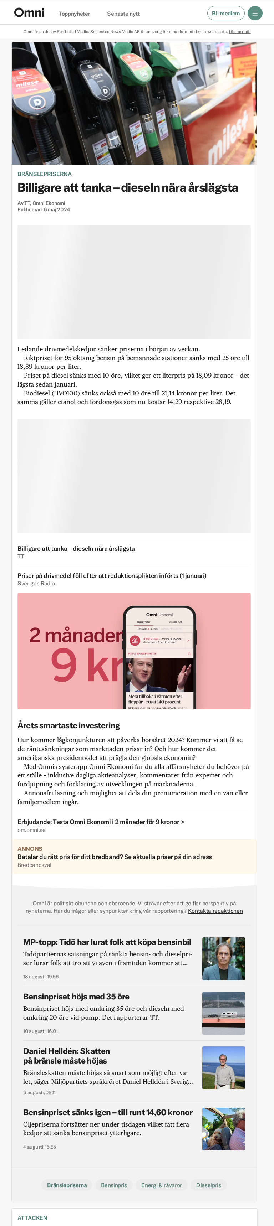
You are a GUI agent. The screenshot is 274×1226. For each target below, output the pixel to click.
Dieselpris (208, 1185)
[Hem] (29, 12)
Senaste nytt (123, 14)
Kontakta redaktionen (215, 910)
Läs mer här (240, 31)
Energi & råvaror (161, 1185)
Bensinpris (114, 1185)
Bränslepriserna (44, 173)
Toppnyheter (74, 14)
